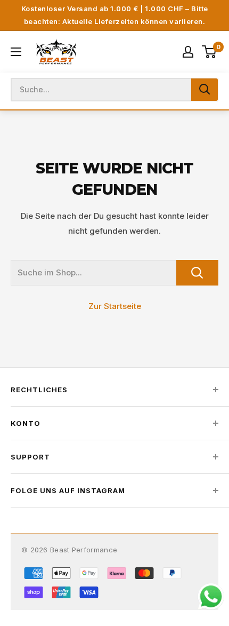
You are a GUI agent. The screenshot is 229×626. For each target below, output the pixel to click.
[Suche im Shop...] (197, 273)
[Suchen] (204, 89)
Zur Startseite (114, 306)
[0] (209, 51)
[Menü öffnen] (16, 51)
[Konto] (188, 52)
